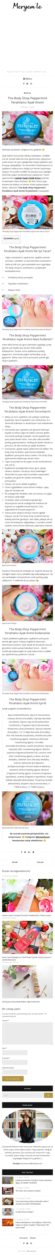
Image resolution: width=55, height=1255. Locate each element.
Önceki (15, 862)
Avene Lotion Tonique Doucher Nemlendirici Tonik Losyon (26, 915)
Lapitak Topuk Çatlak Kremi (28, 178)
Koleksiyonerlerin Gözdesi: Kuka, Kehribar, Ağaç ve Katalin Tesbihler (34, 1181)
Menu (28, 79)
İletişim (33, 1238)
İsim (4, 1048)
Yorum (5, 1020)
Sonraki (40, 862)
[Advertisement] (27, 41)
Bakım (27, 93)
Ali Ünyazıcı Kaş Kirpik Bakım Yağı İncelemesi (21, 1001)
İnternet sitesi (8, 1067)
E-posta (6, 1058)
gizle (16, 238)
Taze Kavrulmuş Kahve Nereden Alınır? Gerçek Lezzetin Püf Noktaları (32, 1202)
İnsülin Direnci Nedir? (25, 1212)
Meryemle (32, 1251)
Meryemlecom (43, 836)
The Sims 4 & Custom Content (28, 1190)
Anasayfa (23, 1238)
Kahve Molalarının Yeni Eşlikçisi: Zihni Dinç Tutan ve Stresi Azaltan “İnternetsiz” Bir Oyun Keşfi (33, 1225)
